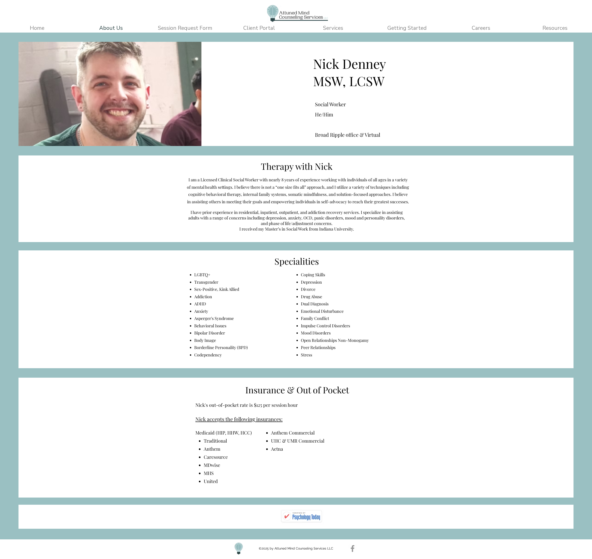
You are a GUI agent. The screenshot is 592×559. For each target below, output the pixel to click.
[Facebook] (352, 548)
